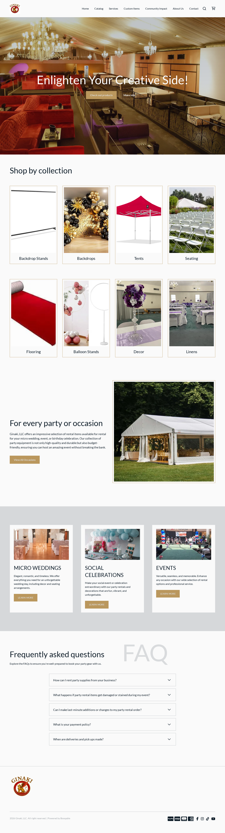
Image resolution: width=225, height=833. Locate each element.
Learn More (25, 597)
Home (85, 8)
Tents (138, 258)
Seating (191, 258)
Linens (191, 351)
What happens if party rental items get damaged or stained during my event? (101, 695)
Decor (139, 351)
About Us (178, 8)
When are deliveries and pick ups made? (78, 739)
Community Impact (156, 8)
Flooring (33, 351)
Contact (193, 8)
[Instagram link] (202, 818)
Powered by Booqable (59, 818)
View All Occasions (25, 459)
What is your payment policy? (72, 724)
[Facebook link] (197, 818)
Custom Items (132, 8)
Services (113, 8)
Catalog (98, 8)
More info (129, 95)
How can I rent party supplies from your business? (84, 680)
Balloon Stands (86, 351)
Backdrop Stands (33, 258)
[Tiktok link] (207, 818)
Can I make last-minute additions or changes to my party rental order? (97, 710)
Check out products (101, 95)
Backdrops (86, 258)
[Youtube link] (213, 818)
